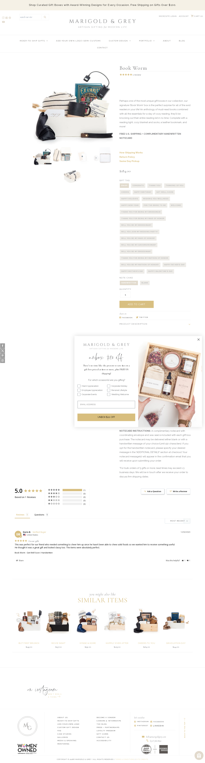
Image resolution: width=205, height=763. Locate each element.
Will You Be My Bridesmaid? (136, 225)
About (167, 41)
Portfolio (145, 41)
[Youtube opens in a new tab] (3, 22)
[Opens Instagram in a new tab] (141, 722)
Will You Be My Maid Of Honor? (138, 238)
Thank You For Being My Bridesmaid (141, 212)
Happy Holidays (129, 199)
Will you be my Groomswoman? (138, 245)
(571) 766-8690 (155, 740)
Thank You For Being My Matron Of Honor (144, 258)
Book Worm (20, 552)
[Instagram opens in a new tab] (3, 18)
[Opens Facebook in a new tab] (126, 317)
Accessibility (104, 740)
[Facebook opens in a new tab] (7, 18)
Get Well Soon (164, 192)
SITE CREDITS (142, 759)
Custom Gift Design (68, 727)
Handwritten (128, 283)
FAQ (59, 731)
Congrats (138, 186)
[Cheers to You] (146, 620)
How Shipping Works (131, 152)
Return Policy (127, 157)
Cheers (125, 192)
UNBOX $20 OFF (106, 417)
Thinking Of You (175, 186)
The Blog (102, 724)
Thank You (155, 186)
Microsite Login (168, 16)
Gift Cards (102, 734)
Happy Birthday (142, 192)
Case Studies (64, 734)
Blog (182, 41)
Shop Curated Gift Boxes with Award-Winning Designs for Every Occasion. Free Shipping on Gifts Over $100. (102, 4)
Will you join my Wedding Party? (139, 232)
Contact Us (103, 737)
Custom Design (118, 41)
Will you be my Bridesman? (136, 251)
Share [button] (21, 560)
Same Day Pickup (129, 161)
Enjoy (124, 186)
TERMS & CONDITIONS (124, 759)
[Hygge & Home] (88, 620)
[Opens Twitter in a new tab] (142, 317)
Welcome (176, 205)
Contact (102, 48)
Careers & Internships (109, 721)
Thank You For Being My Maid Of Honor (142, 218)
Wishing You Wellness (156, 199)
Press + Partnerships (108, 727)
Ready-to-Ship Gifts (32, 41)
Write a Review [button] (180, 491)
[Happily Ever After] (117, 620)
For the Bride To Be (155, 205)
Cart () (198, 16)
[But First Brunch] (29, 620)
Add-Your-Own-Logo (68, 724)
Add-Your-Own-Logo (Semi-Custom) (78, 41)
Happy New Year (130, 205)
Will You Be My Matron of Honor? (140, 265)
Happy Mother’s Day (132, 271)
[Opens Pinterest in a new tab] (141, 726)
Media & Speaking (66, 740)
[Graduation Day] (176, 620)
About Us (62, 717)
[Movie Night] (58, 620)
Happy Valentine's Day (160, 271)
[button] (183, 560)
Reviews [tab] (20, 514)
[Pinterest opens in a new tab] (10, 18)
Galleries (62, 737)
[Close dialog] (198, 339)
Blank (145, 283)
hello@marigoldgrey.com (156, 736)
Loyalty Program (106, 731)
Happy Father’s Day (174, 265)
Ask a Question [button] (154, 491)
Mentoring (63, 744)
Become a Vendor (106, 717)
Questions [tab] (39, 514)
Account (184, 16)
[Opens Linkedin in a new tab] (157, 726)
